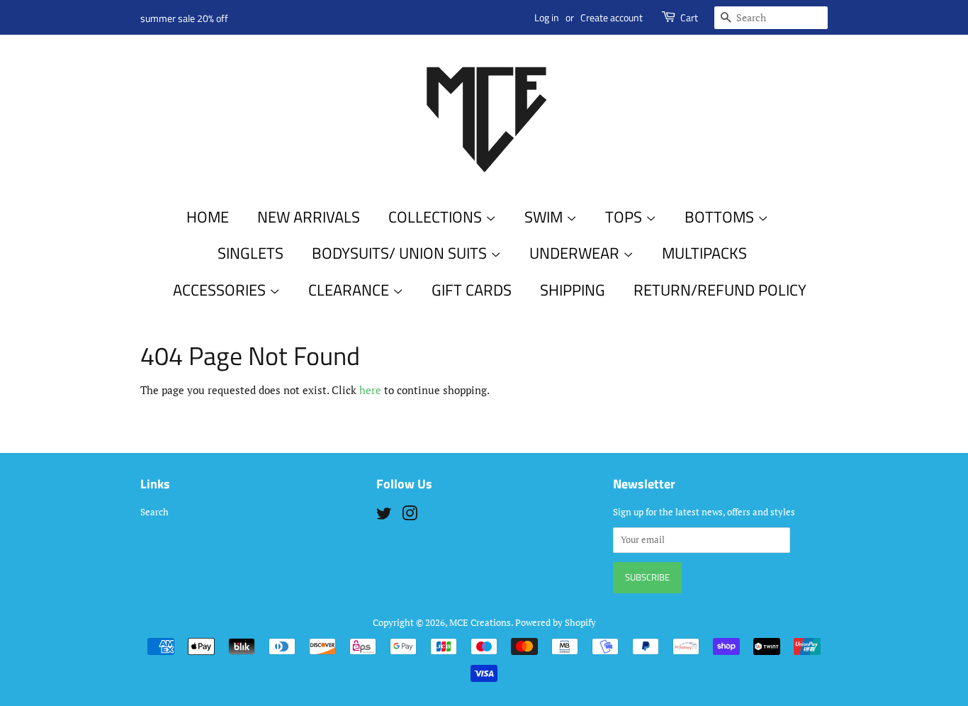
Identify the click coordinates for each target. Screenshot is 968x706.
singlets (250, 253)
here (370, 390)
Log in (546, 17)
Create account (611, 17)
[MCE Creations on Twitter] (384, 516)
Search (154, 512)
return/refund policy (720, 290)
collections (436, 217)
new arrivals (308, 217)
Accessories (221, 290)
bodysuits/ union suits (401, 253)
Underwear (576, 253)
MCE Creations (480, 623)
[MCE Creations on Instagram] (409, 516)
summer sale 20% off (184, 18)
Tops (625, 217)
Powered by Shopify (555, 623)
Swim (545, 217)
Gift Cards (472, 290)
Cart (689, 17)
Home (207, 217)
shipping (572, 290)
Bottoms (721, 217)
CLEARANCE (350, 290)
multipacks (704, 253)
